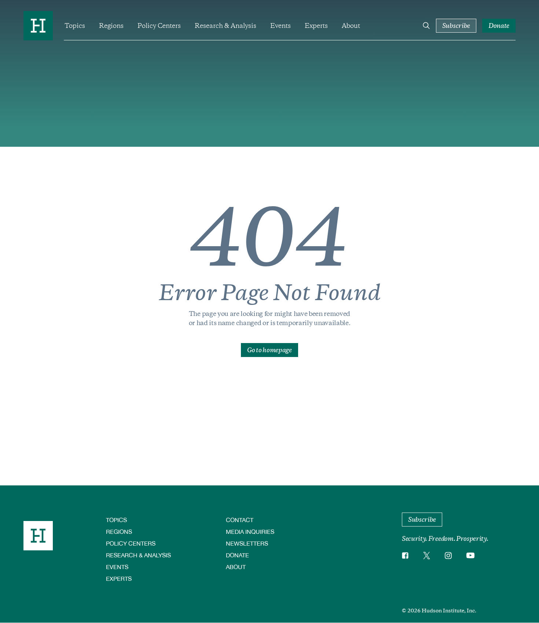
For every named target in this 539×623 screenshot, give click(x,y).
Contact (239, 519)
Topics (75, 25)
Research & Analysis (225, 25)
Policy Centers (159, 25)
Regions (111, 25)
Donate (237, 554)
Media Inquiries (250, 531)
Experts (316, 25)
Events (280, 25)
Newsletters (247, 543)
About (351, 25)
